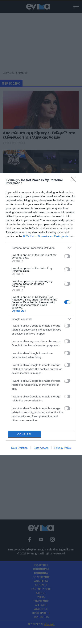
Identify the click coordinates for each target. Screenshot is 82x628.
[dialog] (41, 314)
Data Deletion (19, 447)
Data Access (41, 447)
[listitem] (41, 248)
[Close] (74, 180)
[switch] (67, 256)
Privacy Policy (62, 447)
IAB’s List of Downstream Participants (45, 236)
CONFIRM (24, 434)
